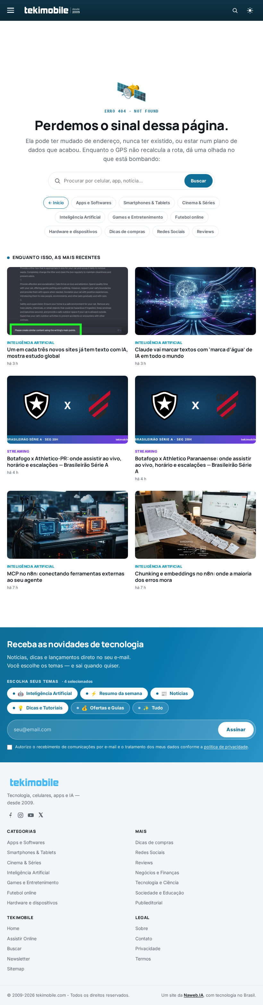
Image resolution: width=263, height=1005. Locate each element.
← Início (56, 202)
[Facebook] (10, 815)
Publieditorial (148, 902)
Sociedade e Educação (159, 892)
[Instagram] (20, 815)
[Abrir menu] (10, 10)
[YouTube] (31, 815)
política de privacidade (226, 746)
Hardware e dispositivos (73, 231)
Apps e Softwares (93, 202)
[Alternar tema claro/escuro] (250, 10)
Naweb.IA (193, 995)
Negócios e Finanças (157, 872)
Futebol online (189, 217)
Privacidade (147, 948)
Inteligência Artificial (80, 217)
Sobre (141, 928)
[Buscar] (235, 10)
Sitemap (15, 968)
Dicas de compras (127, 231)
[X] (41, 815)
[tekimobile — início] (51, 10)
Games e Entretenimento (138, 217)
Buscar (198, 180)
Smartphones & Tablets (146, 202)
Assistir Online (22, 938)
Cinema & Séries (198, 202)
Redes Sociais (171, 231)
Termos (143, 958)
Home (13, 928)
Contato (143, 938)
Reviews (205, 231)
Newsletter (18, 958)
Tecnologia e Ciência (157, 882)
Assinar (235, 729)
